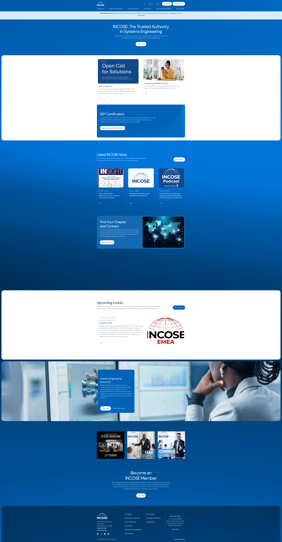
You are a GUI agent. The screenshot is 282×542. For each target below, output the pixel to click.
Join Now (141, 495)
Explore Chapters (107, 242)
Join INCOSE (167, 4)
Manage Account (178, 4)
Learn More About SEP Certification (112, 128)
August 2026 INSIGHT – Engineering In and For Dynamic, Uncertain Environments (109, 196)
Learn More (141, 44)
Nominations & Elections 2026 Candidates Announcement (139, 195)
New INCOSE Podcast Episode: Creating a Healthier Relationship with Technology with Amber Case (171, 196)
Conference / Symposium (107, 320)
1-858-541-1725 (101, 528)
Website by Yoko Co (180, 539)
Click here (173, 13)
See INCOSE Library (119, 408)
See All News (179, 159)
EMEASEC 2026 (105, 323)
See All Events (179, 307)
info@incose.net (102, 530)
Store (151, 4)
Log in (158, 4)
